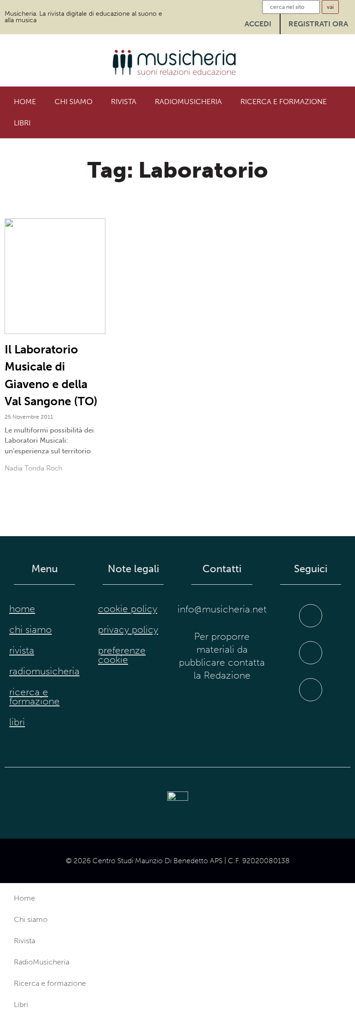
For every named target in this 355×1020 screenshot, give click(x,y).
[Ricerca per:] (291, 7)
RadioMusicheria (188, 101)
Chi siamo (73, 101)
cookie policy (127, 608)
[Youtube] (310, 689)
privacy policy (128, 629)
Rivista (123, 101)
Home (25, 101)
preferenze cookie (122, 655)
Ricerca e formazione (283, 101)
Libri (22, 122)
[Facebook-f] (310, 615)
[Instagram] (310, 652)
